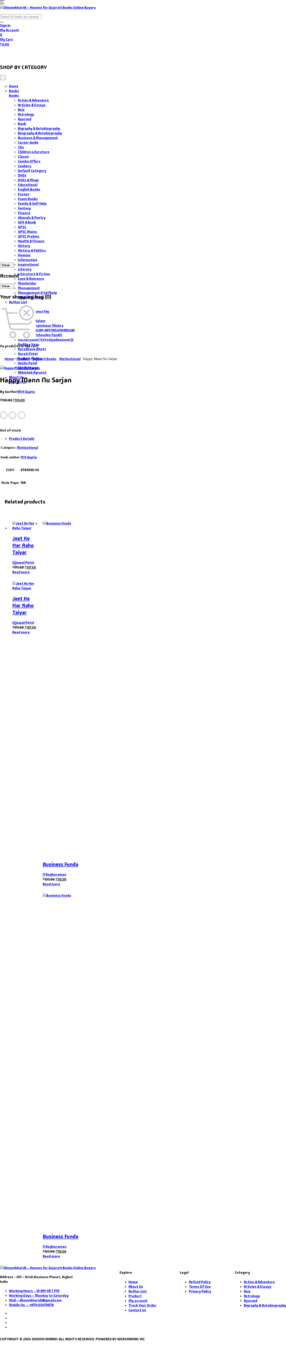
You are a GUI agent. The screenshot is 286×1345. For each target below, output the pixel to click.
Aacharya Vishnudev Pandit (40, 335)
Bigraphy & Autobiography (39, 128)
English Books (29, 189)
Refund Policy (200, 1282)
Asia (21, 109)
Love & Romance (31, 278)
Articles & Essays (32, 105)
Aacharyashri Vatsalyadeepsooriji (46, 339)
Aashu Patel (27, 363)
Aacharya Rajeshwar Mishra (40, 325)
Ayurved (24, 119)
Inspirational (28, 264)
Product (23, 358)
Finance (24, 213)
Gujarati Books (44, 358)
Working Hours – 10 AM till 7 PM (34, 1290)
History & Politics (32, 250)
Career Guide (28, 142)
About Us (108, 53)
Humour (24, 255)
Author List (18, 302)
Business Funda (60, 864)
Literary (25, 269)
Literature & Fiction (34, 274)
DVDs (22, 175)
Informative (27, 259)
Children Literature (33, 152)
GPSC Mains (27, 231)
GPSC (22, 227)
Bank (22, 123)
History (24, 245)
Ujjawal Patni (23, 562)
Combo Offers (29, 161)
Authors (49, 53)
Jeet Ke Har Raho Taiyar (23, 545)
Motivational (69, 358)
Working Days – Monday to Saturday (39, 1295)
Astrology (26, 114)
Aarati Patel (28, 353)
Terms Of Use (200, 1286)
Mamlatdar (27, 283)
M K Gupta (27, 391)
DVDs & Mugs (28, 180)
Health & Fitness (31, 241)
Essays (23, 194)
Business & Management (38, 137)
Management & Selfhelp (37, 292)
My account (137, 1300)
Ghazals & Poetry (32, 217)
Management (29, 288)
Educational (27, 184)
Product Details (21, 438)
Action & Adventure (33, 100)
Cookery (24, 166)
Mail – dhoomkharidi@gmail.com (35, 1300)
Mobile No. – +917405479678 (31, 1305)
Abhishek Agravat (32, 372)
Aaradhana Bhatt (32, 349)
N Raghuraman (54, 874)
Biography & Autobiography (40, 133)
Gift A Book (27, 222)
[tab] (147, 438)
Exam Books (28, 198)
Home (8, 53)
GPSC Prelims (28, 236)
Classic (23, 156)
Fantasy (24, 208)
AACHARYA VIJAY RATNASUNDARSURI (46, 330)
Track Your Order (142, 1305)
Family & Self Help (32, 203)
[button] (2, 2)
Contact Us (132, 53)
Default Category (32, 170)
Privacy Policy (200, 1291)
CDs (21, 147)
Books (25, 53)
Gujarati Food (78, 53)
